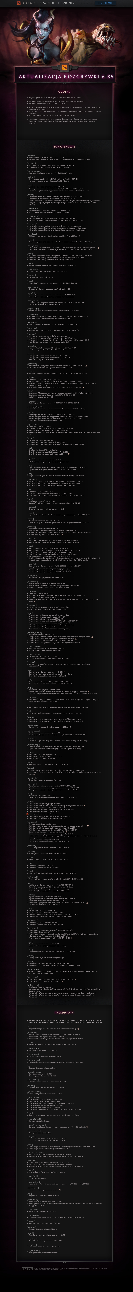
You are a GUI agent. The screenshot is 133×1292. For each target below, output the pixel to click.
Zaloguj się (84, 3)
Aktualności (47, 3)
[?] (98, 248)
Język (91, 3)
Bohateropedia (66, 3)
